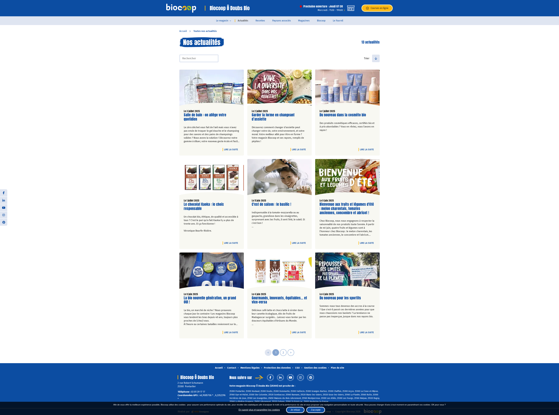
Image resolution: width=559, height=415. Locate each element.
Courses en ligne (379, 8)
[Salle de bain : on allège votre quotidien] (211, 88)
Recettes (260, 20)
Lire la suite (231, 149)
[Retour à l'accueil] (181, 8)
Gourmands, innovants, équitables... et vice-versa (279, 300)
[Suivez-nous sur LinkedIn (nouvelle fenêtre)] (3, 200)
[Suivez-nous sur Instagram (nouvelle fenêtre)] (3, 214)
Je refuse (295, 410)
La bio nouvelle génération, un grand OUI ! (210, 300)
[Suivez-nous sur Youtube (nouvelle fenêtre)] (3, 207)
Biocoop (321, 20)
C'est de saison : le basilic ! (271, 204)
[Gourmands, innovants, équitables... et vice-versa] (279, 271)
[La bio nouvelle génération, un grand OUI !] (211, 271)
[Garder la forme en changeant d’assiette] (279, 88)
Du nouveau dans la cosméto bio (343, 115)
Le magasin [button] (222, 20)
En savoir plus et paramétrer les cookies (259, 410)
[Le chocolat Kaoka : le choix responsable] (211, 178)
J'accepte (316, 410)
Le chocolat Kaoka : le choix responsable (204, 206)
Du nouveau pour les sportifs (340, 298)
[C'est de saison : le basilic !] (279, 178)
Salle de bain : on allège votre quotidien (205, 117)
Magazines (304, 20)
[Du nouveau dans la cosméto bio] (347, 88)
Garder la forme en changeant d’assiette (273, 117)
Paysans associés (281, 20)
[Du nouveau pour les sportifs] (347, 271)
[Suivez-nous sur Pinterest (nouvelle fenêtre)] (3, 222)
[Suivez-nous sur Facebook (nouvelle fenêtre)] (3, 193)
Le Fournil (338, 20)
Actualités (243, 20)
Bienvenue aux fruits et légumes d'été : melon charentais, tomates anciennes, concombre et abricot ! (347, 208)
